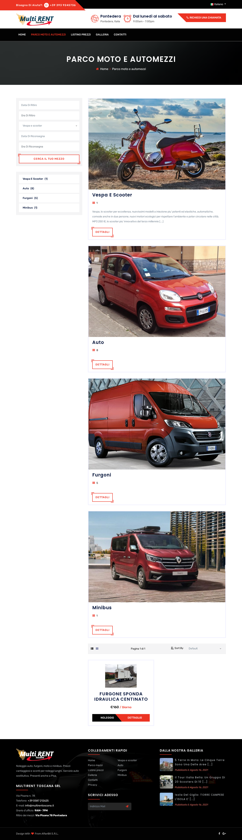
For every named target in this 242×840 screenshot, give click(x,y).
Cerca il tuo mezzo (49, 158)
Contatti (120, 34)
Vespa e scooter (35, 178)
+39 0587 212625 (38, 800)
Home (104, 69)
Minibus (30, 207)
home (22, 34)
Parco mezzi (95, 765)
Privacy (92, 784)
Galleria (102, 34)
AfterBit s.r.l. (50, 833)
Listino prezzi (81, 34)
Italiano (219, 4)
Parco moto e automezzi (48, 34)
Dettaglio (135, 717)
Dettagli (102, 232)
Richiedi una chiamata (205, 17)
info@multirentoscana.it (39, 805)
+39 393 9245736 (63, 5)
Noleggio (107, 717)
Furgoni (30, 198)
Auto (28, 188)
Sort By (179, 648)
